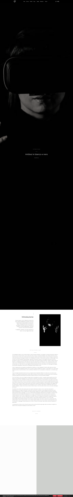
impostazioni (4, 496)
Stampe (38, 1)
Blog (34, 1)
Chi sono (27, 1)
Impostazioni (65, 495)
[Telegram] (57, 1)
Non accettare (60, 495)
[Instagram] (56, 1)
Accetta (55, 495)
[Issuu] (58, 1)
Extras (46, 1)
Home (24, 1)
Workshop (41, 1)
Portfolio (31, 1)
